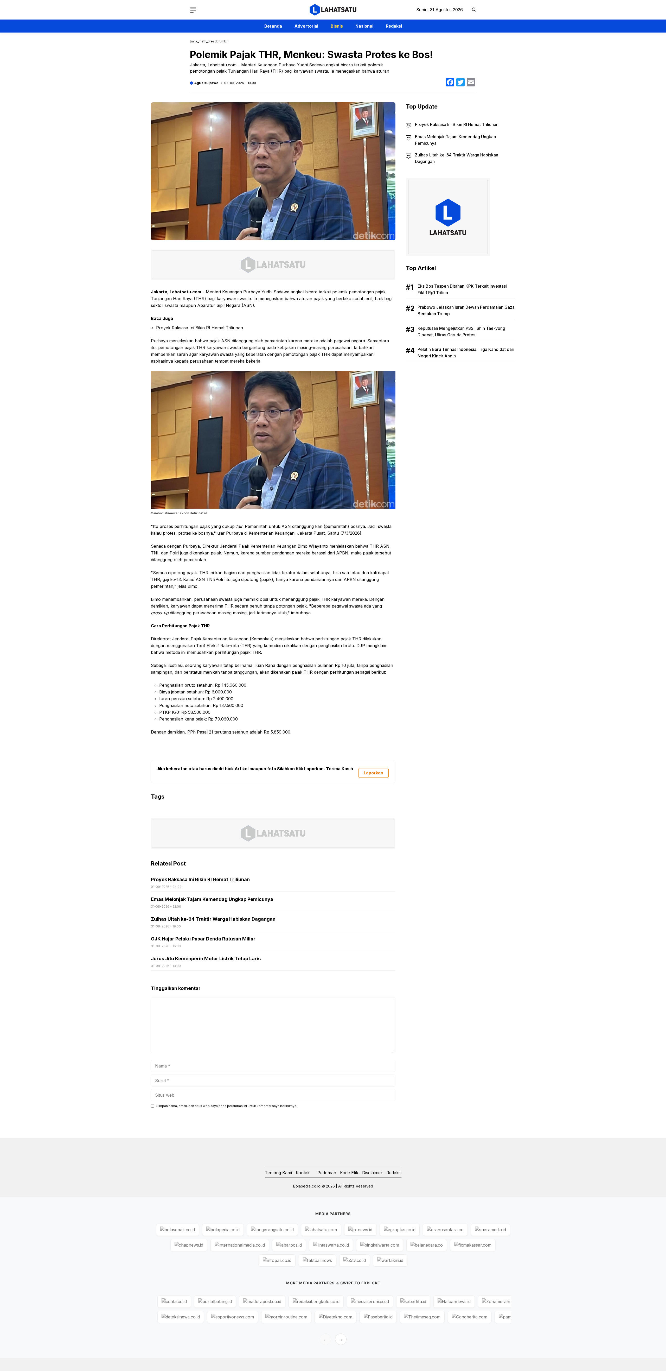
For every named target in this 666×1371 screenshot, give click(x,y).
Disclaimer (372, 1172)
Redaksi (394, 26)
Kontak (303, 1172)
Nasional (364, 26)
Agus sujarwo (206, 83)
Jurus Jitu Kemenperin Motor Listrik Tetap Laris (206, 958)
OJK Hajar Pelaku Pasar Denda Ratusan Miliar (203, 939)
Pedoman (326, 1172)
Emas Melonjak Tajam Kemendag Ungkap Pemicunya (212, 899)
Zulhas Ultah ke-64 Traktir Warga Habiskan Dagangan (213, 919)
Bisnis (337, 26)
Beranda (273, 26)
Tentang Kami (278, 1172)
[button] (474, 10)
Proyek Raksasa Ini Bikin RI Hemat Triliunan (199, 327)
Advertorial (306, 26)
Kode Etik (349, 1172)
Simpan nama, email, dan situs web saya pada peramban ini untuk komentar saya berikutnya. (226, 1106)
